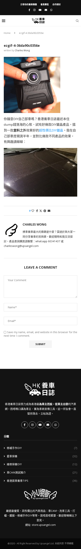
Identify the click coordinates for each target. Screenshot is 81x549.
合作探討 (56, 4)
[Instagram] (34, 10)
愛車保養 (42, 456)
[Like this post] (32, 210)
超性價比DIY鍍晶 (51, 130)
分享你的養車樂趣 (28, 4)
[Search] (77, 20)
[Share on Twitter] (40, 210)
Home (7, 33)
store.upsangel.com (44, 525)
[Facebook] (29, 10)
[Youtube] (40, 10)
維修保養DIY (42, 464)
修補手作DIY (42, 448)
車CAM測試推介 (42, 472)
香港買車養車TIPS (42, 480)
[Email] (46, 10)
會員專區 (44, 4)
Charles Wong (22, 50)
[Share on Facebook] (37, 210)
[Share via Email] (49, 210)
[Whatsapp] (51, 10)
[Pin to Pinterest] (45, 210)
